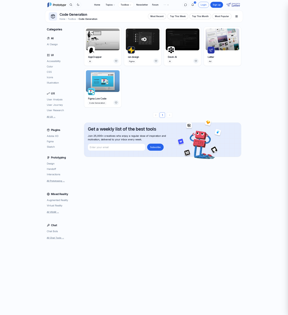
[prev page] (155, 115)
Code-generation (88, 19)
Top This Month (200, 16)
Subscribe (155, 147)
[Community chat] (186, 5)
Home (97, 4)
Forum (155, 4)
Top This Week (178, 16)
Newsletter (142, 4)
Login (204, 4)
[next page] (169, 115)
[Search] (71, 5)
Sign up (217, 4)
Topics (109, 4)
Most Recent (157, 16)
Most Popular (222, 16)
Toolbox (125, 4)
